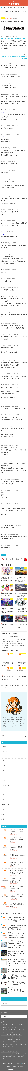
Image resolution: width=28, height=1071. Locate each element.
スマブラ (23, 1037)
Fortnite (9, 1024)
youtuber (4, 1027)
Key (14, 1024)
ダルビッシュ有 (6, 1041)
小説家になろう (5, 804)
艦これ (15, 1056)
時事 (2, 814)
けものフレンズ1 (6, 1029)
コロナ (10, 1037)
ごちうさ (24, 1029)
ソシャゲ (13, 958)
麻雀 (4, 1058)
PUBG (23, 1024)
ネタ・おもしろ (5, 785)
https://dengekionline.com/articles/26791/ (13, 38)
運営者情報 (20, 1066)
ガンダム (19, 1034)
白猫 (25, 1053)
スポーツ (3, 775)
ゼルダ (10, 1039)
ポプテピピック (6, 1049)
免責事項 (14, 1066)
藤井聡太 (21, 1056)
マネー (3, 790)
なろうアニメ (5, 1032)
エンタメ (3, 756)
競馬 (4, 1056)
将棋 (2, 799)
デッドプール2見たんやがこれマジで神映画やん (17, 983)
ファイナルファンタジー (8, 1046)
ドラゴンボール (15, 1041)
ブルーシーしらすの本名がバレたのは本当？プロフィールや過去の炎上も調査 (17, 935)
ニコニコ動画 (5, 1044)
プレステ (10, 555)
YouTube (3, 746)
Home (4, 1063)
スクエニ (16, 1037)
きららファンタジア (13, 1027)
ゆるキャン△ (14, 1032)
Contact (24, 1063)
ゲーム (7, 7)
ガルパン (13, 1034)
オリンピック (5, 1034)
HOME (3, 7)
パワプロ (24, 1044)
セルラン (4, 1039)
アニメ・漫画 (5, 751)
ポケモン (17, 1046)
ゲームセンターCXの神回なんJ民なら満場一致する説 (17, 970)
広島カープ (14, 1053)
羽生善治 (9, 1056)
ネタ (12, 1044)
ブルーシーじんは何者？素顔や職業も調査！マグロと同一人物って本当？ (17, 927)
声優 (2, 794)
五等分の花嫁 (22, 1049)
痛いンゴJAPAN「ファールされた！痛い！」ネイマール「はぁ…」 (17, 953)
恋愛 (2, 809)
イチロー (21, 1032)
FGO (4, 1024)
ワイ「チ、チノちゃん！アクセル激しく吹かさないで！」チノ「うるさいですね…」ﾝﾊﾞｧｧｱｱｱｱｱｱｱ (17, 944)
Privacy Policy (17, 1063)
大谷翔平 (15, 1051)
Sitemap (10, 1063)
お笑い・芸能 (5, 761)
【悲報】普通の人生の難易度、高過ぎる (17, 977)
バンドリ (17, 1044)
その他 (3, 780)
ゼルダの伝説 (17, 1039)
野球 (2, 819)
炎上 (20, 1053)
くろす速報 (10, 1069)
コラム (3, 770)
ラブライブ (14, 1049)
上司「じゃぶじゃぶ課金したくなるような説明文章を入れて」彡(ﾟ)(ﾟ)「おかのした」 (17, 962)
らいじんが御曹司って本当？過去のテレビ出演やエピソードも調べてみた (17, 919)
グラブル (4, 1037)
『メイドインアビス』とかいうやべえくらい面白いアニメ (17, 991)
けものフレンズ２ (16, 1029)
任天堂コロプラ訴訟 (7, 1051)
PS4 (19, 1024)
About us (8, 1066)
